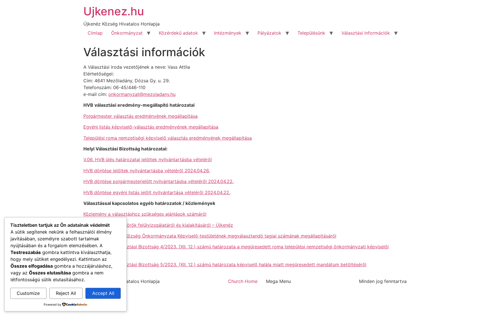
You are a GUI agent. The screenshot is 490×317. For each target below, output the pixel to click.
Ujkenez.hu (113, 11)
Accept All (103, 293)
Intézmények (227, 33)
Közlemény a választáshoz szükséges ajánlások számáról (144, 214)
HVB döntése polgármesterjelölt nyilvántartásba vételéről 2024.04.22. (158, 181)
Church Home (242, 281)
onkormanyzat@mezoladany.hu (142, 94)
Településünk (311, 33)
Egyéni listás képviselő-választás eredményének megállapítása (150, 127)
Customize (28, 293)
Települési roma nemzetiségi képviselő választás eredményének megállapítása (167, 138)
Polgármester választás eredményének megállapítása (140, 116)
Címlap (95, 33)
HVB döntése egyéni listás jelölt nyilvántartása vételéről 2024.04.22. (156, 192)
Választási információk (365, 33)
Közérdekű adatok (178, 33)
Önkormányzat (127, 33)
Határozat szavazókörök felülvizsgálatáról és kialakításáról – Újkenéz (158, 225)
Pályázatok (269, 33)
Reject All (66, 293)
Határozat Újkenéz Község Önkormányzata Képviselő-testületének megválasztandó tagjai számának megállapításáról (209, 236)
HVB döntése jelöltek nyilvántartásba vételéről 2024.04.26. (146, 170)
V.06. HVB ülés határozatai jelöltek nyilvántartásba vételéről (147, 159)
